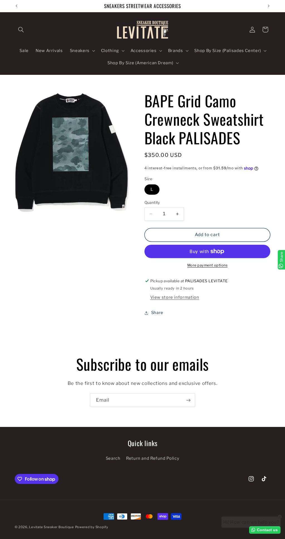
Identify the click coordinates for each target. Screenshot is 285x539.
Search (113, 458)
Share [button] (157, 312)
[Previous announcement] (16, 5)
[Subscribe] (188, 400)
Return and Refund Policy (152, 458)
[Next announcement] (268, 5)
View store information (174, 297)
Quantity (152, 202)
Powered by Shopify (91, 527)
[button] (21, 29)
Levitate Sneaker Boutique (51, 527)
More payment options (207, 265)
